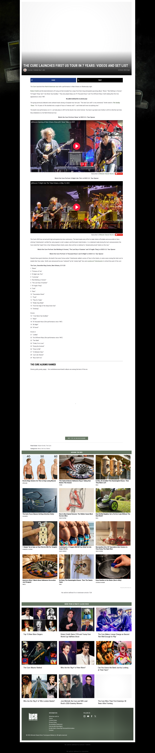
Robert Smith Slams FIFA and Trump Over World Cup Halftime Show (76, 635)
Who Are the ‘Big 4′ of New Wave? (73, 668)
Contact (51, 730)
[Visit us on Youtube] (89, 716)
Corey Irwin (29, 70)
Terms (51, 718)
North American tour (51, 86)
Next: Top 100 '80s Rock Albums (76, 438)
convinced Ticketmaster (95, 261)
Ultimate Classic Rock (106, 174)
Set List (43, 448)
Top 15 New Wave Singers (33, 634)
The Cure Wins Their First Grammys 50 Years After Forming (112, 702)
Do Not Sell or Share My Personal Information (61, 728)
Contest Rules (53, 720)
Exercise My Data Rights (56, 726)
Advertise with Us (54, 716)
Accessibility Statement (55, 724)
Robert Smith (34, 91)
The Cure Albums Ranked (32, 668)
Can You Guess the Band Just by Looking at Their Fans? (113, 669)
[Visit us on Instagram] (85, 716)
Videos (48, 448)
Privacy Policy (53, 722)
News (39, 448)
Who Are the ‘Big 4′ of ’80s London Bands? (39, 701)
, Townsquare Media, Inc (49, 735)
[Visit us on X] (96, 716)
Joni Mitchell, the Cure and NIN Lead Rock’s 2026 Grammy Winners (74, 702)
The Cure (48, 445)
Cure (34, 86)
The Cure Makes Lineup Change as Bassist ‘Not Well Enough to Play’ (113, 635)
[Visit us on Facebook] (92, 716)
